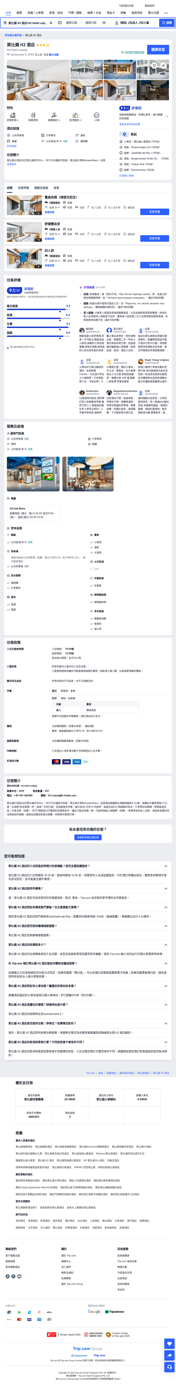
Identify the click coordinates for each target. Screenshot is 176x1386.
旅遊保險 (136, 12)
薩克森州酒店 (127, 1073)
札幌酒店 (85, 1227)
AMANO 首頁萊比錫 (84, 1167)
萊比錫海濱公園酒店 (82, 1153)
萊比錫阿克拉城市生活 (132, 1153)
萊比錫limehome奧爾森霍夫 (94, 1146)
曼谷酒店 (107, 1220)
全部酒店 (122, 1278)
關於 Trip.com (68, 1255)
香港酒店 (33, 1220)
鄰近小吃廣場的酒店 (80, 1180)
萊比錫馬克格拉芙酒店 (57, 1153)
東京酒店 (57, 1220)
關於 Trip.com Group (72, 1284)
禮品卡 (111, 12)
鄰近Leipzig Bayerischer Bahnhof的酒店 (37, 1187)
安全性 (121, 1289)
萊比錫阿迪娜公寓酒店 (69, 1160)
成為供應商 (123, 1284)
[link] (126, 6)
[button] (139, 6)
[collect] (169, 1344)
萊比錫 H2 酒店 (21, 44)
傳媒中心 (66, 1261)
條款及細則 (67, 1272)
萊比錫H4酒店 (143, 1146)
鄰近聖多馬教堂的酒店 (28, 1180)
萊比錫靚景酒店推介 (26, 1207)
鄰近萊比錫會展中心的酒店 (125, 1194)
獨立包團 (153, 12)
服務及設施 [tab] (41, 188)
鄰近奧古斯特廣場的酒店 (107, 1180)
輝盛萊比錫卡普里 (25, 1160)
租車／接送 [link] (56, 12)
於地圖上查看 (126, 175)
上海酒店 (95, 1220)
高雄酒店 (124, 1227)
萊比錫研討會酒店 (61, 1167)
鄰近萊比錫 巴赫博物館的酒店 (76, 1187)
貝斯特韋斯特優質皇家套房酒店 (32, 1167)
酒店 (100, 1073)
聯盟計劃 (122, 1267)
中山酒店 (45, 1227)
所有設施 (11, 146)
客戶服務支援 (13, 1255)
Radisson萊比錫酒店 (107, 1153)
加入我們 (66, 1267)
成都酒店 (97, 1227)
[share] (169, 1355)
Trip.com (90, 1073)
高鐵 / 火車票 (36, 12)
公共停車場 (17, 438)
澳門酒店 (132, 1220)
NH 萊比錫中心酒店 (94, 1160)
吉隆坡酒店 (71, 1227)
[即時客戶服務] (169, 1367)
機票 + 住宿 (94, 12)
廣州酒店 (70, 1220)
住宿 (8, 12)
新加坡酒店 (111, 1227)
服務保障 (10, 1261)
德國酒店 (111, 1073)
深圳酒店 (20, 1220)
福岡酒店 (20, 1227)
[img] (38, 80)
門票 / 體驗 (75, 12)
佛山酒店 (57, 1227)
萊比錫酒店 (144, 1073)
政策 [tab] (56, 188)
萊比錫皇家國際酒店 (65, 1146)
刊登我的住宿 (124, 1272)
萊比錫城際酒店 (24, 1146)
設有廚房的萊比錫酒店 (52, 1207)
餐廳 (94, 444)
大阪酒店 (119, 1220)
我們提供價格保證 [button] (134, 52)
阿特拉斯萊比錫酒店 (109, 1167)
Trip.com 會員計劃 (127, 1261)
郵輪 (123, 12)
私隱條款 (66, 1278)
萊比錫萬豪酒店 (43, 1146)
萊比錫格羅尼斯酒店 (123, 1146)
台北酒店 (82, 1220)
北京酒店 (33, 1227)
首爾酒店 (144, 1220)
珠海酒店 (45, 1220)
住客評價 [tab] (23, 188)
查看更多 (11, 164)
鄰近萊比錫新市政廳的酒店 (93, 1194)
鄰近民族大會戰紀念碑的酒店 (31, 1194)
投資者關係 (123, 1255)
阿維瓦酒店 (113, 1160)
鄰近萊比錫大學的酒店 (54, 1180)
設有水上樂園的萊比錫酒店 (81, 1207)
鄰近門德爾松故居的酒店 (63, 1194)
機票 (19, 12)
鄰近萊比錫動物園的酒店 (108, 1187)
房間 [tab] (9, 188)
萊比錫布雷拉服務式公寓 (29, 1153)
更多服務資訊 (13, 1267)
